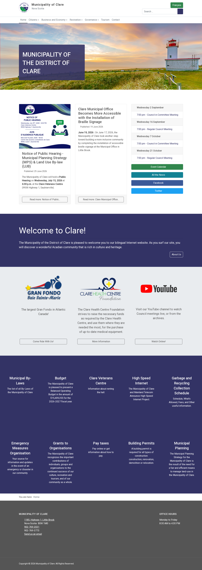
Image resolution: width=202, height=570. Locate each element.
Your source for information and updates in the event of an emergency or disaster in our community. (20, 465)
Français (176, 5)
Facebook (158, 182)
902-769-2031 (31, 527)
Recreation (75, 19)
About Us (176, 254)
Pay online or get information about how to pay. (101, 452)
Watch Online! (159, 341)
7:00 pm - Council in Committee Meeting (157, 114)
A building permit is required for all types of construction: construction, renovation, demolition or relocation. (141, 455)
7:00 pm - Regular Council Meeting (154, 129)
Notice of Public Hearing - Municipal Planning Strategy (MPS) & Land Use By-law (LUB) (44, 160)
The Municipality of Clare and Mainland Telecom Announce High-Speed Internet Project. (141, 394)
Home (23, 19)
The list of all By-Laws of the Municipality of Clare (20, 390)
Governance (91, 19)
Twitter (158, 190)
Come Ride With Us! (43, 341)
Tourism (105, 19)
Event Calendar (158, 166)
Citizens (33, 19)
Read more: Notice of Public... (45, 199)
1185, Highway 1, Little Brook (39, 519)
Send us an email (33, 534)
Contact (116, 19)
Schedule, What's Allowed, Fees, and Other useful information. (182, 402)
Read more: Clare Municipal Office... (101, 199)
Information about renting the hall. (101, 390)
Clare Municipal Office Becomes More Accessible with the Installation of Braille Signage (99, 115)
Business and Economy (53, 19)
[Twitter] (27, 542)
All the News (158, 174)
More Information (101, 341)
